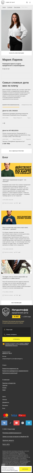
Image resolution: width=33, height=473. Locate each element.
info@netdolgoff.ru (7, 358)
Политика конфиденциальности (11, 433)
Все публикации (16, 302)
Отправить (16, 339)
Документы (5, 402)
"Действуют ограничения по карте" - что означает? (14, 180)
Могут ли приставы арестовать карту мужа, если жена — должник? (15, 228)
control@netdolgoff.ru (17, 358)
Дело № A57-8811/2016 (10, 130)
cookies (16, 470)
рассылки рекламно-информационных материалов (16, 345)
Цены (4, 396)
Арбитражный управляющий (9, 373)
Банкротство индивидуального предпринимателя (15, 370)
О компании (5, 379)
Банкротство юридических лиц (10, 368)
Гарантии (4, 385)
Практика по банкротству (8, 383)
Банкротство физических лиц (10, 104)
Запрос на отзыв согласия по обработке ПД (15, 436)
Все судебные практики (16, 151)
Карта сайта (6, 444)
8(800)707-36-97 (7, 353)
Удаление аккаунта (8, 440)
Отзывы (4, 387)
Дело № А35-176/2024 (10, 110)
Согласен (25, 469)
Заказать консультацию (16, 53)
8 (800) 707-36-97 (10, 2)
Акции (4, 389)
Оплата (4, 399)
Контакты (5, 405)
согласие (21, 343)
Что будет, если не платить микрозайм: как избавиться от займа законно (14, 277)
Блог (3, 408)
